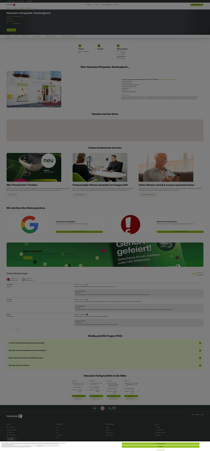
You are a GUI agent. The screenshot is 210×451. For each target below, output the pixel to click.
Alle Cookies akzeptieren (160, 443)
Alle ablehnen (160, 446)
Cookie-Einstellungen (161, 449)
